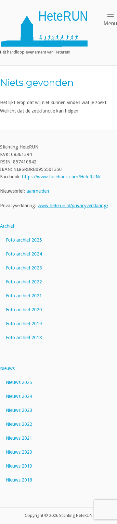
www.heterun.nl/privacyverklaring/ (73, 205)
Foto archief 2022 (24, 281)
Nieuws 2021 (19, 438)
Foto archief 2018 (24, 337)
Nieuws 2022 (19, 424)
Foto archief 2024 (24, 253)
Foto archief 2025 (24, 240)
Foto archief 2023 (24, 267)
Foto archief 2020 (24, 309)
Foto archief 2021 (24, 295)
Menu (110, 23)
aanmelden (37, 191)
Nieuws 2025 (19, 382)
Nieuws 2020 (19, 452)
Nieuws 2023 (19, 410)
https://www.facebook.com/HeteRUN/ (61, 176)
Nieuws (7, 368)
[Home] (44, 28)
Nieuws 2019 (19, 466)
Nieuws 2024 (19, 396)
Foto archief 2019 (24, 323)
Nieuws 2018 (19, 479)
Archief (7, 226)
